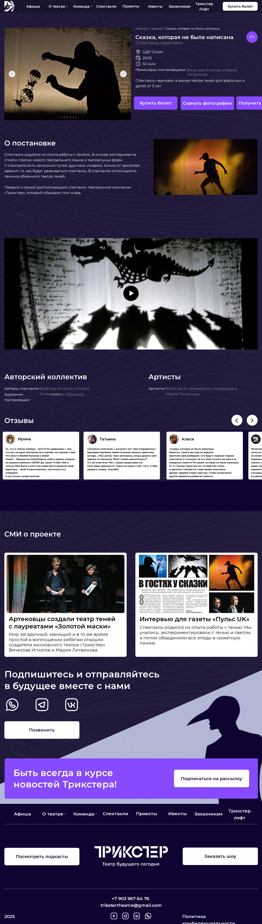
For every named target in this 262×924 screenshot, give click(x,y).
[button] (220, 856)
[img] (9, 6)
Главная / (142, 28)
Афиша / (157, 28)
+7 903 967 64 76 (130, 898)
